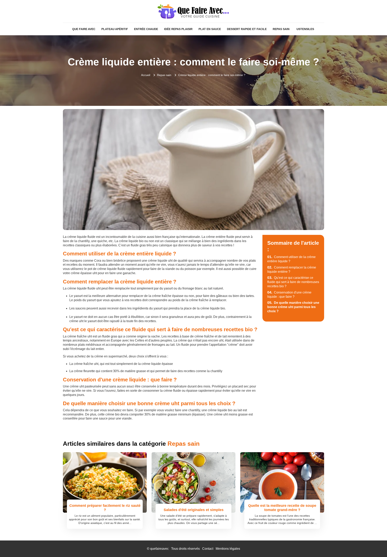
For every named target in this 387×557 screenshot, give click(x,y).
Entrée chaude (146, 29)
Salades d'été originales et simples (194, 510)
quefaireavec (159, 548)
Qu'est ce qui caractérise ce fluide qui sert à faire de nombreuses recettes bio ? (293, 282)
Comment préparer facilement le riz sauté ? (104, 508)
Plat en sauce (210, 29)
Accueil (145, 75)
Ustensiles (305, 29)
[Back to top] (376, 546)
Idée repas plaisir (178, 29)
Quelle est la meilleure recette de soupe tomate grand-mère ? (282, 508)
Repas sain (281, 29)
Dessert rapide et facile (247, 29)
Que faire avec (83, 29)
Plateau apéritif (114, 29)
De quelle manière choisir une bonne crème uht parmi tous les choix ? (293, 307)
